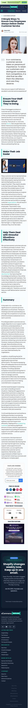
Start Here (4, 647)
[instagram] (17, 489)
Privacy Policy (14, 688)
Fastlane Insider (5, 637)
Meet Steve (4, 676)
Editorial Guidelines (6, 678)
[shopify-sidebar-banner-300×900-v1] (14, 534)
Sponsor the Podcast (6, 661)
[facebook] (7, 489)
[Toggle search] (26, 7)
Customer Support (9, 15)
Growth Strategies (6, 650)
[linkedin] (10, 489)
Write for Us (4, 665)
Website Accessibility (14, 701)
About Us (18, 10)
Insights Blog (4, 633)
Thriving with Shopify (6, 642)
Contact (24, 10)
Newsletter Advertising (7, 663)
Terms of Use (14, 685)
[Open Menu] (2, 11)
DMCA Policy (14, 690)
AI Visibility (4, 652)
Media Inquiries (5, 667)
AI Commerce (5, 639)
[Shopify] (14, 2)
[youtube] (21, 489)
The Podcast (4, 635)
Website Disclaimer (14, 693)
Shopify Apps (4, 654)
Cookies (14, 698)
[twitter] (14, 489)
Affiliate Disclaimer (14, 696)
